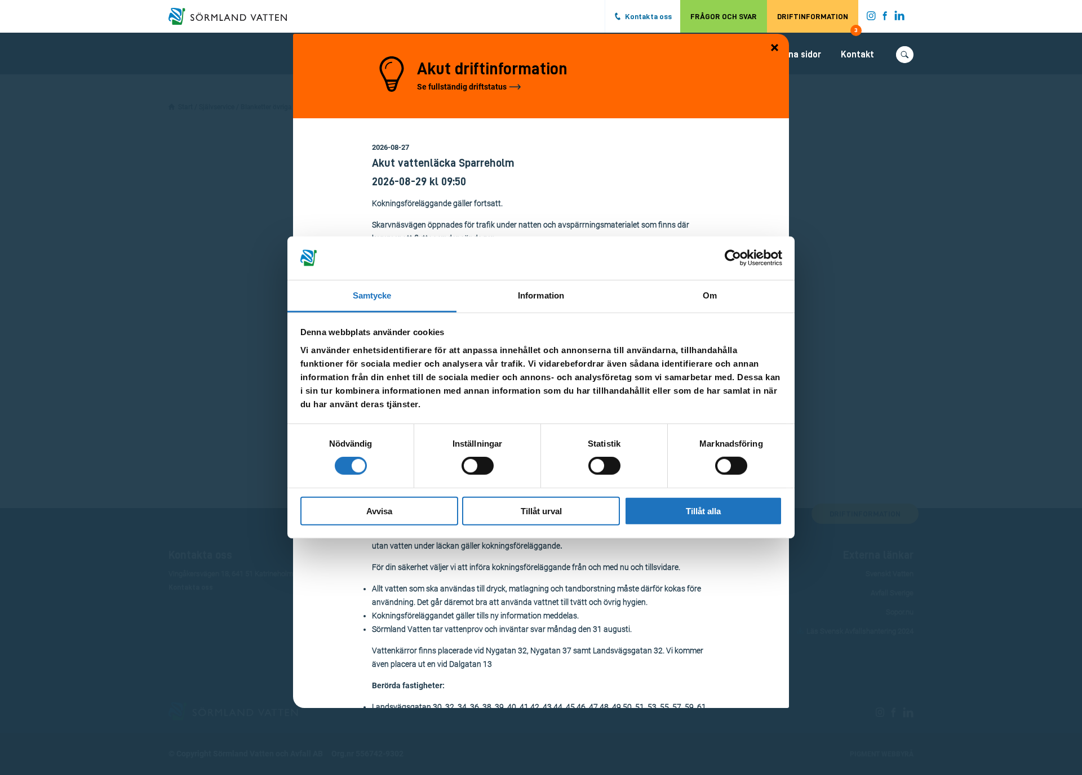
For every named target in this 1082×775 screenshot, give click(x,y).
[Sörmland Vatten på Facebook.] (885, 18)
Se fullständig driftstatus (462, 86)
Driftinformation (817, 22)
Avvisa (379, 510)
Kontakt (857, 54)
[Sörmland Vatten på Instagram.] (871, 18)
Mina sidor (800, 54)
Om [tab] (710, 295)
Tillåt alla (703, 510)
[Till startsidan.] (233, 16)
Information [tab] (541, 295)
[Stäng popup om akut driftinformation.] (775, 48)
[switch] (478, 466)
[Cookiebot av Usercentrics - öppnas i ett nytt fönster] (733, 258)
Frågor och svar (723, 16)
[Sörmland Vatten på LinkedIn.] (899, 18)
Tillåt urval (541, 510)
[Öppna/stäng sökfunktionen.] (905, 54)
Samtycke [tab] (372, 295)
